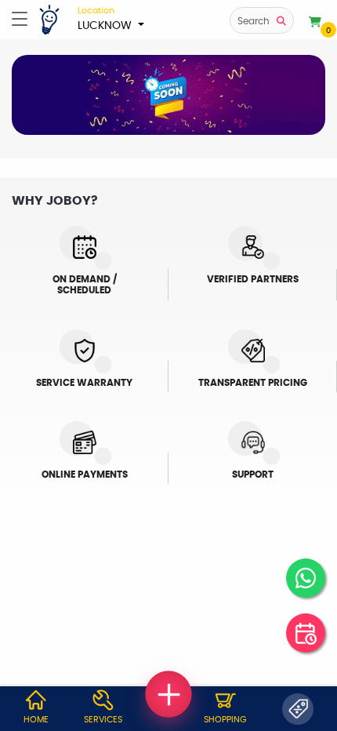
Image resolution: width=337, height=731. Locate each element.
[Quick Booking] (305, 633)
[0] (315, 22)
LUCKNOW (106, 18)
